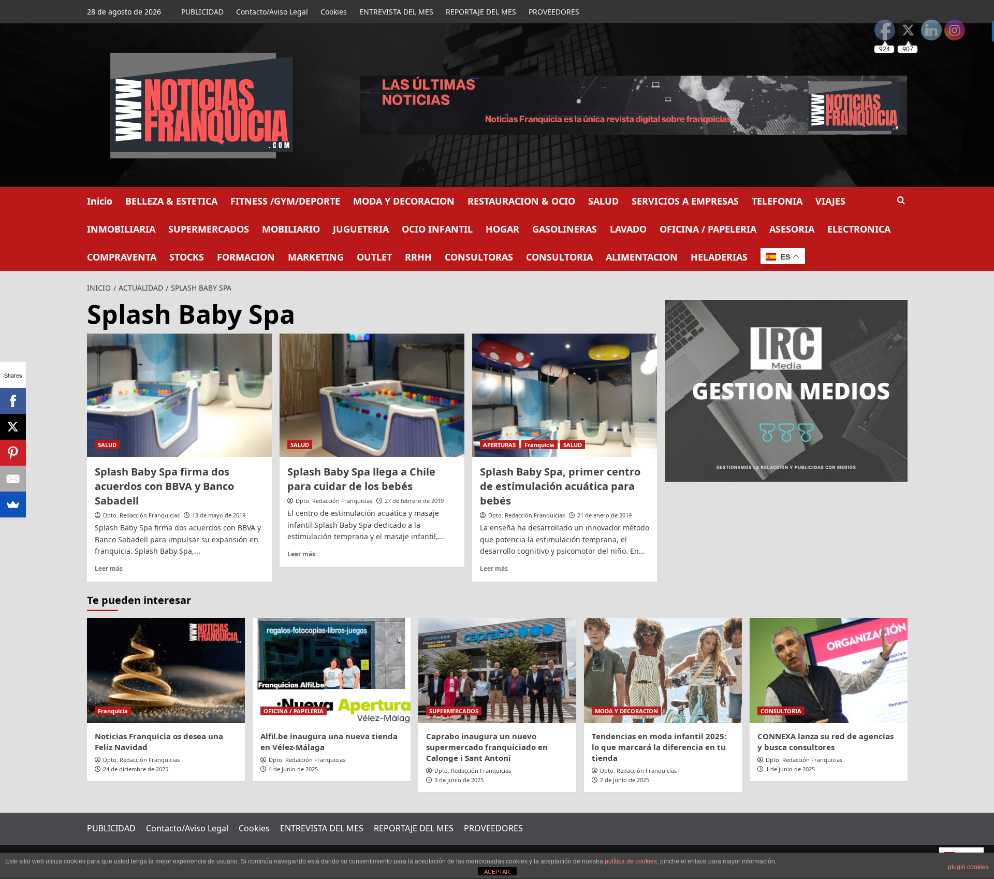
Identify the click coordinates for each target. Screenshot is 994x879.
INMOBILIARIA (121, 229)
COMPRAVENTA (121, 257)
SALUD (603, 201)
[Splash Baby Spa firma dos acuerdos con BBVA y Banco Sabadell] (179, 395)
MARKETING (316, 257)
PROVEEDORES (554, 12)
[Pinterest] (13, 453)
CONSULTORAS (479, 257)
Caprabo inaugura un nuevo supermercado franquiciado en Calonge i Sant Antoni (487, 747)
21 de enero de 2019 (604, 515)
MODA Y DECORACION (404, 201)
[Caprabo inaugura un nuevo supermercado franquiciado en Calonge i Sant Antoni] (497, 670)
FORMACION (246, 257)
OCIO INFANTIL (437, 229)
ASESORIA (791, 229)
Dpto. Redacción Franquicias (141, 515)
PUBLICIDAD (202, 12)
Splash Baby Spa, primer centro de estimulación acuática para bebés (560, 486)
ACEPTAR (497, 872)
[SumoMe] (13, 504)
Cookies (333, 12)
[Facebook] (13, 401)
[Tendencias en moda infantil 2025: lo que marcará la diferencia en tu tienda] (663, 670)
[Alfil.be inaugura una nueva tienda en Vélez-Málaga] (332, 670)
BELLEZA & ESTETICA (171, 201)
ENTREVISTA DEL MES (396, 12)
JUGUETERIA (361, 229)
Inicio (99, 201)
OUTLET (374, 257)
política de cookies (631, 861)
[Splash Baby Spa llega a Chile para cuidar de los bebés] (372, 395)
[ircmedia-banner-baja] (786, 389)
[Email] (13, 479)
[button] (901, 200)
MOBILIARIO (291, 229)
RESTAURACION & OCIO (521, 201)
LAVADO (628, 229)
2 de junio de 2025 (624, 780)
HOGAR (502, 229)
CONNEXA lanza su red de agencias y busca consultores (825, 741)
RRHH (418, 257)
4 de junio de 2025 (293, 769)
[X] (13, 427)
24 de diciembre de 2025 (135, 769)
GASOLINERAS (564, 229)
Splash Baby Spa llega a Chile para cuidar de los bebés (361, 479)
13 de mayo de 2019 (218, 515)
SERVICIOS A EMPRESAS (685, 201)
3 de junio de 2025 (459, 780)
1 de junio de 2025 (790, 769)
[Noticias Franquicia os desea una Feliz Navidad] (166, 670)
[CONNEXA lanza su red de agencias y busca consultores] (829, 670)
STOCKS (186, 257)
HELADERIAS (719, 257)
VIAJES (830, 201)
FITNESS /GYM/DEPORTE (285, 201)
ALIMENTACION (642, 257)
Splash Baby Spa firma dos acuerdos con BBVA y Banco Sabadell (164, 486)
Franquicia (539, 445)
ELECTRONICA (858, 229)
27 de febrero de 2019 (414, 501)
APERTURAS (499, 445)
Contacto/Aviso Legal (272, 12)
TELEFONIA (777, 201)
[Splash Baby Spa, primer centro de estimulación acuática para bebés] (564, 395)
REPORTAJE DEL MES (481, 12)
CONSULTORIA (559, 257)
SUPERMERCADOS (208, 229)
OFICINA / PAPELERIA (708, 229)
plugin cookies (968, 867)
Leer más (109, 568)
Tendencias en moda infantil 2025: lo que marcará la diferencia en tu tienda (659, 747)
